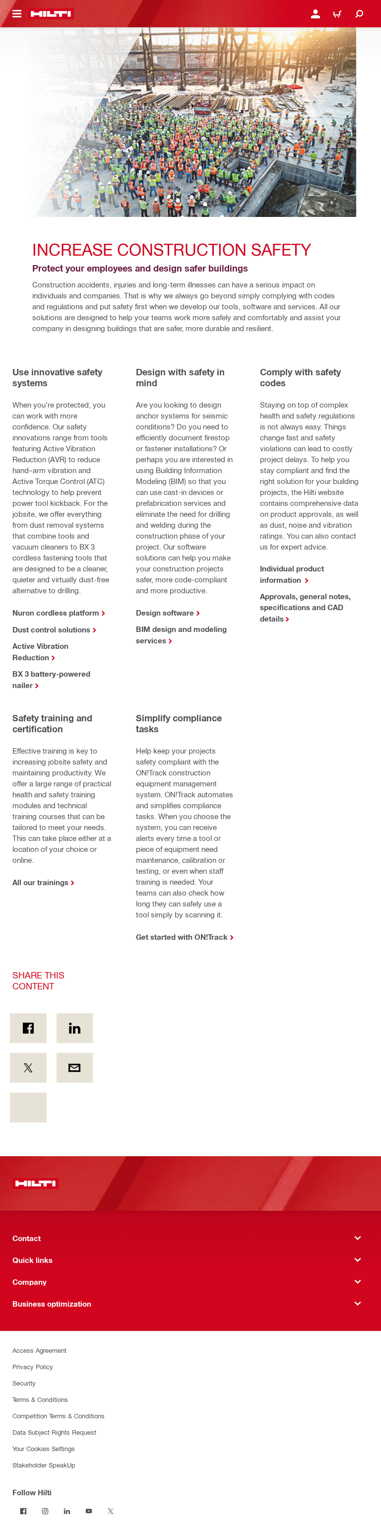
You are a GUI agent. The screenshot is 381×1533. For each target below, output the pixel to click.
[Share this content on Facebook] (28, 1028)
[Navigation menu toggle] (17, 14)
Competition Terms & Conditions (58, 1415)
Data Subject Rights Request (54, 1432)
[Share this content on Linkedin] (75, 1028)
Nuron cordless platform (55, 612)
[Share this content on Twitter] (28, 1068)
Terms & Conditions (40, 1399)
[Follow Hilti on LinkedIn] (67, 1511)
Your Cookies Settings (43, 1448)
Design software (165, 612)
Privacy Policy (32, 1366)
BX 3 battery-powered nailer (51, 679)
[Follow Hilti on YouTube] (89, 1511)
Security (24, 1383)
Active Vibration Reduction (40, 651)
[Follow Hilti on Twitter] (111, 1511)
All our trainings (40, 882)
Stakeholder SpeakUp (43, 1464)
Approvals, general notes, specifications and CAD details (305, 607)
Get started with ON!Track (182, 936)
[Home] (51, 13)
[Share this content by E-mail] (75, 1068)
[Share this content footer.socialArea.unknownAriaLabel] (28, 1107)
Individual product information (292, 574)
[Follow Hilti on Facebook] (23, 1511)
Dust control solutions (51, 629)
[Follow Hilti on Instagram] (45, 1511)
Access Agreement (39, 1350)
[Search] (359, 14)
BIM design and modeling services (181, 635)
